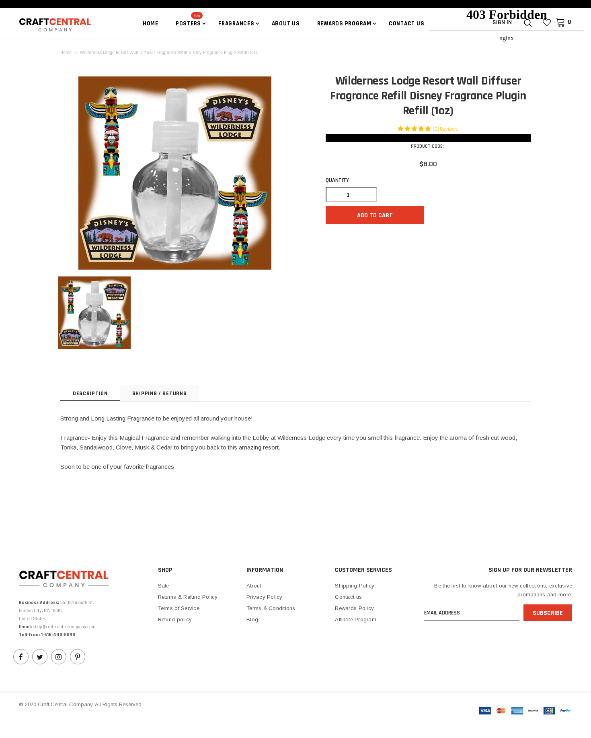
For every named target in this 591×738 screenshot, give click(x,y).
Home (66, 52)
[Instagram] (58, 656)
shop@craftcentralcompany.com (64, 627)
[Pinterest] (77, 656)
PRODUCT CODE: (427, 146)
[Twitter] (39, 656)
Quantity (337, 180)
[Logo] (44, 24)
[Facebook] (21, 656)
